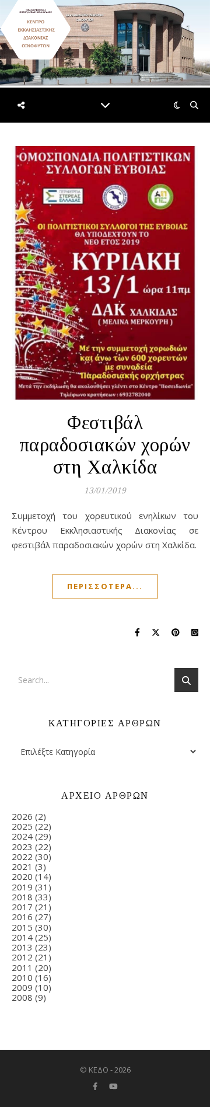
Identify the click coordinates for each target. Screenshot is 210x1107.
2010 (22, 977)
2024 (22, 836)
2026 (22, 816)
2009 (22, 987)
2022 (22, 856)
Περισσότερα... (105, 586)
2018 (22, 897)
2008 (22, 997)
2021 (22, 866)
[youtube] (113, 1086)
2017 (22, 907)
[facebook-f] (96, 1086)
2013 (22, 947)
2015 (22, 927)
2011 (22, 967)
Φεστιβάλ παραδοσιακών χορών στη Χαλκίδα (105, 445)
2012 (22, 957)
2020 (22, 876)
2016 (22, 916)
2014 (22, 937)
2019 (22, 887)
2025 (22, 826)
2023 (22, 846)
